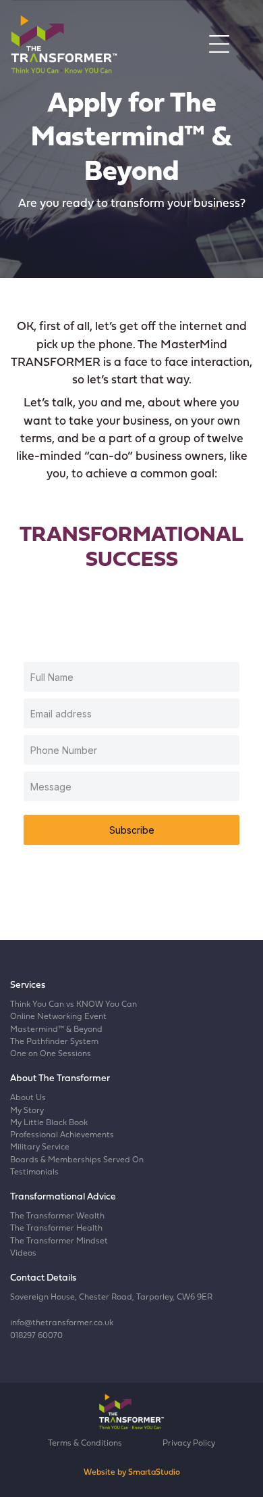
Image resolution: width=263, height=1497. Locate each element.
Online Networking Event (58, 1017)
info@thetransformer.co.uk (61, 1323)
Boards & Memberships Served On (77, 1160)
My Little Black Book (49, 1123)
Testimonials (34, 1172)
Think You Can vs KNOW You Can (73, 1005)
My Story (27, 1111)
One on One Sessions (50, 1054)
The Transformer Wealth (57, 1216)
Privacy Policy (189, 1444)
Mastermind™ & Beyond (56, 1030)
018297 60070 (36, 1336)
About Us (28, 1098)
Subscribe (131, 830)
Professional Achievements (62, 1135)
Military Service (39, 1147)
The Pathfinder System (54, 1042)
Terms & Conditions (85, 1444)
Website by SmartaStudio (132, 1473)
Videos (23, 1254)
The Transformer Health (56, 1229)
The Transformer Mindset (59, 1241)
